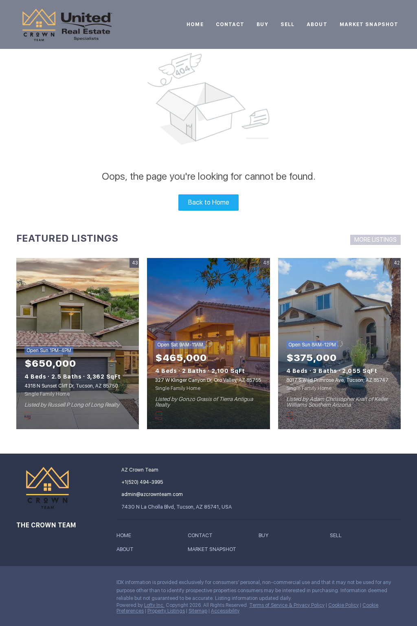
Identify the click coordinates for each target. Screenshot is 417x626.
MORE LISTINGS (375, 239)
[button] (125, 537)
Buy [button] (262, 24)
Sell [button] (287, 24)
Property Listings (166, 611)
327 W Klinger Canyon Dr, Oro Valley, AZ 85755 (208, 380)
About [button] (317, 24)
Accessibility (225, 611)
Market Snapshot (369, 24)
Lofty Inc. (154, 605)
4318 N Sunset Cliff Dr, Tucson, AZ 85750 (71, 386)
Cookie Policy (343, 605)
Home (195, 24)
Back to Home (208, 202)
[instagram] (22, 584)
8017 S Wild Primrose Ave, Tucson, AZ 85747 (337, 380)
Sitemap (198, 611)
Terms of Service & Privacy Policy (287, 605)
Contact (230, 24)
